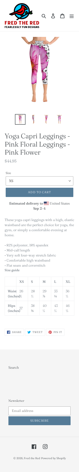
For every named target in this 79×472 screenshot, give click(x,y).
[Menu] (71, 15)
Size (8, 173)
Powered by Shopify (53, 458)
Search (13, 367)
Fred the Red (32, 458)
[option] (20, 119)
